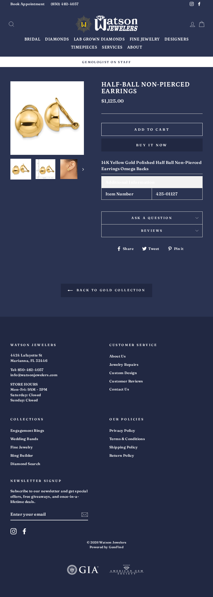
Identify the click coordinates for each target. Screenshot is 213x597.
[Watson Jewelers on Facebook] (24, 531)
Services (112, 47)
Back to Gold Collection (110, 290)
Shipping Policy (123, 447)
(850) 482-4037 (65, 4)
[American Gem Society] (126, 570)
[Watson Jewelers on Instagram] (13, 531)
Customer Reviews (126, 381)
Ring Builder (21, 455)
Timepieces (84, 47)
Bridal (32, 39)
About (134, 47)
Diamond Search (25, 464)
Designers (176, 39)
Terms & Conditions (127, 439)
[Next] (80, 169)
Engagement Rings (27, 430)
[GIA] (82, 570)
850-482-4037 (31, 370)
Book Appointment (27, 4)
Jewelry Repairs (123, 364)
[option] (106, 61)
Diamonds (57, 39)
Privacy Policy (122, 430)
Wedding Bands (24, 439)
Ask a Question (151, 218)
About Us (117, 356)
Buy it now (152, 145)
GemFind (116, 547)
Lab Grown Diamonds (99, 39)
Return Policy (121, 455)
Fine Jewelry (145, 39)
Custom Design (123, 373)
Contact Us (119, 389)
